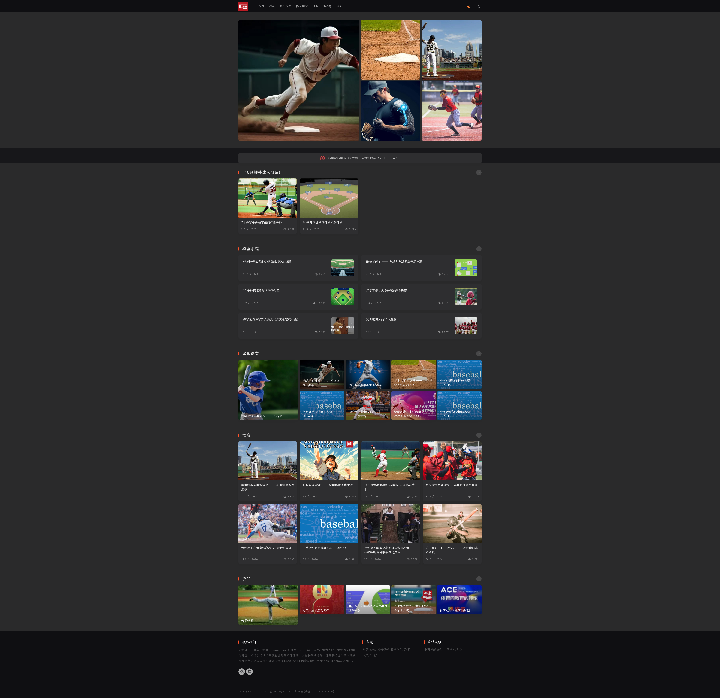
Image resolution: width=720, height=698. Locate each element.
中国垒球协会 (453, 649)
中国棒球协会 (433, 649)
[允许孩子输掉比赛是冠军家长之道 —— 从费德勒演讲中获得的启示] (391, 523)
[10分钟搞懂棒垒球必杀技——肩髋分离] (368, 405)
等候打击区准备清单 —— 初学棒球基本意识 (267, 487)
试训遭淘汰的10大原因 (381, 319)
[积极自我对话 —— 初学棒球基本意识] (329, 460)
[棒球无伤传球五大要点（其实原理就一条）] (343, 325)
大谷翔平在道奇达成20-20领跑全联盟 (266, 548)
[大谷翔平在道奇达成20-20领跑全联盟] (267, 523)
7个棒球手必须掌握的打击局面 (261, 222)
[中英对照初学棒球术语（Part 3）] (329, 523)
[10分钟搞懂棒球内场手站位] (343, 296)
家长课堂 (285, 6)
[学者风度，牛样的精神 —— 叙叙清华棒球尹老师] (413, 405)
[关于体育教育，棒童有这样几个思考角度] (413, 599)
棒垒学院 (302, 6)
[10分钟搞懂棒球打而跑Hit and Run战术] (391, 460)
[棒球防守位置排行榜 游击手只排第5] (343, 267)
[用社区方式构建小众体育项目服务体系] (368, 599)
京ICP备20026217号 (285, 691)
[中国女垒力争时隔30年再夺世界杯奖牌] (452, 460)
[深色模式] (468, 6)
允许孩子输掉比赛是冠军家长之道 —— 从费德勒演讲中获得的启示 (390, 550)
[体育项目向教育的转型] (459, 599)
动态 (272, 6)
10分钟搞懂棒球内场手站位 (261, 290)
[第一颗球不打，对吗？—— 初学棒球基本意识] (452, 523)
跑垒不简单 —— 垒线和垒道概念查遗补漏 (394, 261)
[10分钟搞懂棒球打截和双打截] (329, 198)
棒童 (269, 691)
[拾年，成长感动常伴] (322, 599)
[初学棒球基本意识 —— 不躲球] (268, 390)
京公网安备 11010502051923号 (316, 691)
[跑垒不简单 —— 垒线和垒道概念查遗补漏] (465, 267)
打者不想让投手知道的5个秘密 (386, 290)
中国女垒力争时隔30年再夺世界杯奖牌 (451, 485)
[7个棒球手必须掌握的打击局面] (267, 198)
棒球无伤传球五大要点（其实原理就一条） (271, 319)
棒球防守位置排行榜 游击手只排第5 (267, 261)
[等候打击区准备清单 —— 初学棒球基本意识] (267, 460)
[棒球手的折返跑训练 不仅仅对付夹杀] (322, 374)
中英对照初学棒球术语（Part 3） (325, 548)
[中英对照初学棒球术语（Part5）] (459, 374)
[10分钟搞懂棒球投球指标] (368, 374)
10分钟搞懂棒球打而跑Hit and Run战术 (389, 487)
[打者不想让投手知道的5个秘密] (465, 296)
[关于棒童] (268, 605)
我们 (339, 6)
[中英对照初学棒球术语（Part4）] (322, 405)
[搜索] (478, 6)
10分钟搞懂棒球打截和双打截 (322, 222)
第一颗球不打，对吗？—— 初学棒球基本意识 (452, 550)
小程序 (327, 6)
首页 (261, 6)
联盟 (315, 6)
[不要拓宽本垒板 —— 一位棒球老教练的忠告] (413, 374)
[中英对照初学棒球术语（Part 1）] (459, 405)
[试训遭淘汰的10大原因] (465, 325)
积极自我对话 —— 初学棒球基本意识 (328, 485)
